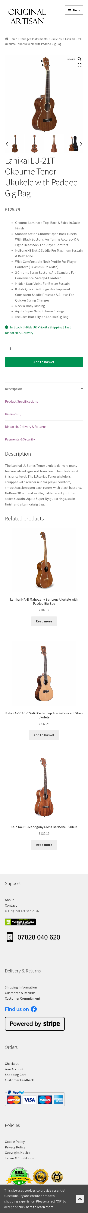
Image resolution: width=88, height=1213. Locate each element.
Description (13, 389)
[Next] (81, 144)
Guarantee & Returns (20, 993)
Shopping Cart (15, 1075)
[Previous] (7, 144)
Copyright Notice (17, 1152)
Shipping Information (21, 987)
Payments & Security (20, 439)
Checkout (12, 1063)
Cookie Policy (15, 1141)
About (9, 900)
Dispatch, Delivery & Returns (25, 426)
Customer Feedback (19, 1080)
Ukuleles (56, 39)
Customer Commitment (22, 998)
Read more (44, 621)
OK (80, 1198)
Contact (11, 905)
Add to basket (44, 362)
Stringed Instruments (34, 39)
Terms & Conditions (19, 1158)
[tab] (44, 389)
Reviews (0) (13, 414)
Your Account (14, 1069)
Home (13, 39)
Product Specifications (21, 401)
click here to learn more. (36, 1207)
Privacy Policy (15, 1147)
